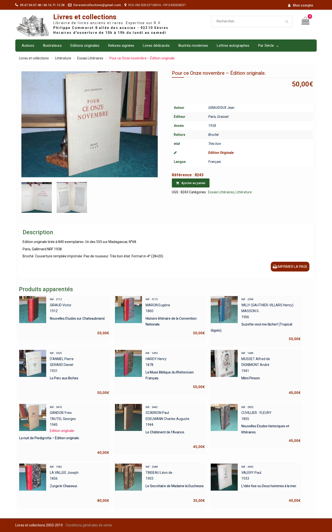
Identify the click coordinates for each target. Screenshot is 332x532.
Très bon (214, 144)
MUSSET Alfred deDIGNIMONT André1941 (271, 373)
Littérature (63, 58)
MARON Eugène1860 (175, 316)
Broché (213, 135)
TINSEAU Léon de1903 (175, 484)
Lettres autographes (233, 45)
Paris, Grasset (218, 117)
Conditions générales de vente (89, 525)
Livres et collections (84, 17)
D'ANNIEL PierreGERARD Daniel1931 (79, 373)
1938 (212, 126)
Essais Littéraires (90, 58)
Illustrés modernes (193, 45)
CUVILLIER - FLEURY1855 (271, 424)
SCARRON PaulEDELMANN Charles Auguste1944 (175, 427)
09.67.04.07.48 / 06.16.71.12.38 (42, 5)
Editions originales (84, 45)
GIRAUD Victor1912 (79, 316)
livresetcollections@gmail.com (97, 5)
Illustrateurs (52, 45)
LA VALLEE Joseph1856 (79, 484)
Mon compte (303, 5)
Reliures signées (121, 45)
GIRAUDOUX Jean (221, 108)
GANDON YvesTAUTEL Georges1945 (64, 430)
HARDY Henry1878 (175, 370)
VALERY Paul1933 (271, 484)
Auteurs (28, 45)
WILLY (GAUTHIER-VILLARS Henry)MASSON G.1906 (256, 319)
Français (214, 162)
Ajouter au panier (193, 183)
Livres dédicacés (156, 45)
